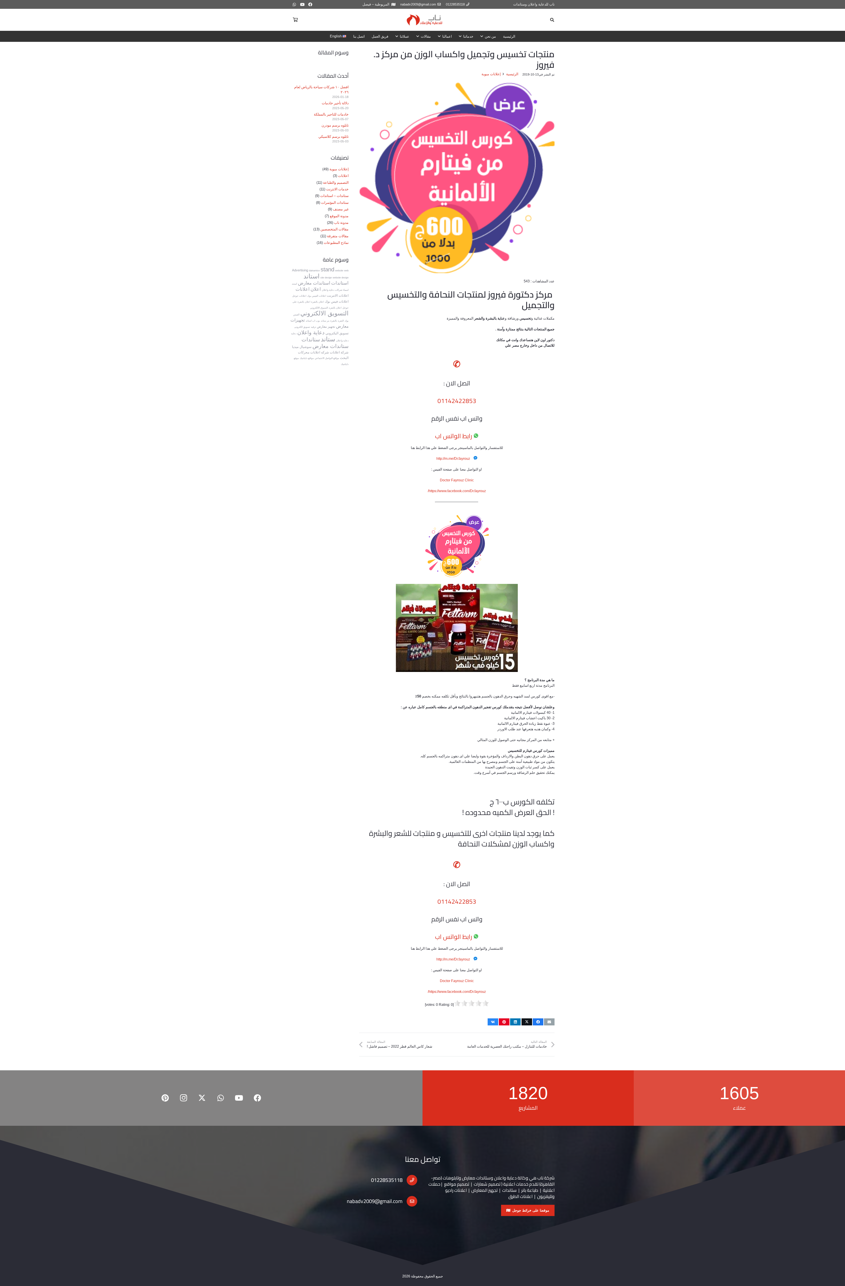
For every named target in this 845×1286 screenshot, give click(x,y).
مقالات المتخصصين (334, 229)
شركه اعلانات (319, 352)
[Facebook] (310, 4)
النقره (341, 320)
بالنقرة (333, 320)
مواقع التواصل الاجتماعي (327, 358)
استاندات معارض (314, 283)
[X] (202, 1098)
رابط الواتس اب (453, 436)
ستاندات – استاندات (334, 196)
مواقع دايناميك (307, 358)
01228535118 (386, 1180)
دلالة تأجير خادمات (335, 103)
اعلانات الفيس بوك (316, 295)
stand (327, 269)
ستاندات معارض (330, 346)
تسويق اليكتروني (337, 333)
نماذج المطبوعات (336, 243)
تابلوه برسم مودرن (335, 125)
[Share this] (538, 1021)
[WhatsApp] (294, 4)
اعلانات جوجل (299, 295)
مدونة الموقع (339, 216)
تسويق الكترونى (302, 327)
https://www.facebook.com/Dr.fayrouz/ (457, 491)
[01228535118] (409, 1180)
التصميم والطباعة (336, 182)
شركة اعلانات (339, 352)
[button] (552, 20)
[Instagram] (183, 1098)
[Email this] (549, 1021)
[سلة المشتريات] (295, 20)
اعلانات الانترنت (338, 295)
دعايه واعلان (342, 340)
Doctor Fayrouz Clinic (457, 480)
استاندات (340, 283)
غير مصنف (341, 209)
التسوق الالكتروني (319, 307)
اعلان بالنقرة (317, 301)
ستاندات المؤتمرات (335, 202)
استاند (311, 276)
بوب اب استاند (313, 320)
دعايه (293, 333)
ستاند (328, 339)
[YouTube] (302, 4)
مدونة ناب (341, 222)
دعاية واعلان (311, 332)
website (339, 270)
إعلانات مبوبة (339, 169)
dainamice (314, 270)
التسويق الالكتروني (324, 313)
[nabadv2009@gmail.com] (409, 1201)
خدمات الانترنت (337, 189)
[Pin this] (504, 1021)
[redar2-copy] (424, 20)
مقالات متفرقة (338, 236)
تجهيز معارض (326, 326)
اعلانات (343, 176)
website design (341, 277)
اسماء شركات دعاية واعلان (335, 290)
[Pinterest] (165, 1098)
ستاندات (310, 339)
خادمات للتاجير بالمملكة (331, 114)
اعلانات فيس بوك (337, 301)
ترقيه (313, 327)
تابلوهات (451, 1178)
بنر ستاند (325, 320)
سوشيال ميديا (302, 347)
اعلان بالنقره (335, 307)
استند (294, 283)
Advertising (300, 270)
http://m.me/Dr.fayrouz (453, 458)
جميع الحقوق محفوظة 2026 (422, 1276)
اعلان (315, 289)
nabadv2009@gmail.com (374, 1201)
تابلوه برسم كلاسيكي (333, 136)
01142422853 (456, 401)
